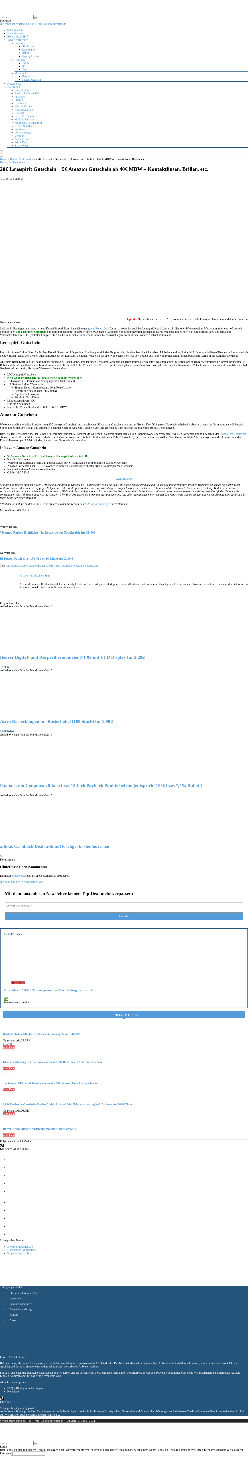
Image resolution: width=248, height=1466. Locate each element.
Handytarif (28, 76)
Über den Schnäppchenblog (23, 1293)
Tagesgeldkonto (31, 56)
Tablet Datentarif (31, 79)
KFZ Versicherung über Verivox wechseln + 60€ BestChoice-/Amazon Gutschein (52, 1062)
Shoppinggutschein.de (20, 1246)
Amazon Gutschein (27, 565)
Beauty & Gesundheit (27, 93)
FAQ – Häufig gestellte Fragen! (25, 1388)
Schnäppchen (15, 30)
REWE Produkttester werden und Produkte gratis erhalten (39, 1128)
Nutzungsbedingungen (97, 504)
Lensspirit (92, 565)
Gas (24, 69)
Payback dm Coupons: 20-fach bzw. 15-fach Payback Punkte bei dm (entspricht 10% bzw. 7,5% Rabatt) (101, 785)
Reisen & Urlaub (24, 126)
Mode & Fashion (24, 119)
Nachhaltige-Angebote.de (22, 1249)
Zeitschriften (22, 139)
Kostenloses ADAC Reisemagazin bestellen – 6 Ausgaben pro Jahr (50, 990)
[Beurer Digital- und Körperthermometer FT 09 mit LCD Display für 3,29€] (37, 649)
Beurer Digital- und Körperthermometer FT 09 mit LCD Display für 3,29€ (72, 657)
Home (3, 159)
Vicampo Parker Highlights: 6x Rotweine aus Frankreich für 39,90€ (47, 532)
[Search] (1, 156)
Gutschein (65, 565)
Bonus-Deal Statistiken (233, 433)
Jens (3, 179)
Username (6, 1453)
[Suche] (35, 17)
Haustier (19, 112)
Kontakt (13, 1314)
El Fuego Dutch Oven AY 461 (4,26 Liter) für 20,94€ (36, 558)
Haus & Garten (23, 106)
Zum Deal (9, 1047)
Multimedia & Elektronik (29, 122)
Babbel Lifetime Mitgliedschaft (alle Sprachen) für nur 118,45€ (41, 1034)
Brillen (56, 565)
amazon (11, 565)
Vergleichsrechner (17, 39)
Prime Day (21, 142)
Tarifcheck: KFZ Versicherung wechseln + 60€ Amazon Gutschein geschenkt (50, 1083)
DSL (24, 66)
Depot (25, 52)
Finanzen (20, 96)
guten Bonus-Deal (98, 328)
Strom (25, 62)
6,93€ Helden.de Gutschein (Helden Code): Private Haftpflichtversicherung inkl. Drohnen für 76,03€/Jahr (67, 1104)
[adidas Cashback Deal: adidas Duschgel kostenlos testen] (37, 838)
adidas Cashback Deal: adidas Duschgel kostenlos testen (54, 846)
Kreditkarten (29, 49)
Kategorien (13, 86)
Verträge (19, 135)
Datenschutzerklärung (20, 1309)
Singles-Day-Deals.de (19, 1253)
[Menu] (1, 152)
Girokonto (28, 46)
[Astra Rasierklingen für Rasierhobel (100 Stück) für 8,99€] (37, 713)
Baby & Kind (22, 90)
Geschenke (21, 103)
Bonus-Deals (18, 36)
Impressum (15, 1298)
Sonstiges (20, 129)
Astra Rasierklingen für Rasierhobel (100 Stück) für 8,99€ (56, 721)
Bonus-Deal (45, 565)
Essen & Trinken (24, 116)
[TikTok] (2, 1145)
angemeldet (18, 875)
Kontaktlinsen (79, 565)
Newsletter (13, 1391)
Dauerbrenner (15, 33)
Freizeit (19, 99)
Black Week (22, 145)
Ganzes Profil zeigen (32, 575)
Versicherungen (23, 132)
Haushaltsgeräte (24, 109)
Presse (12, 1320)
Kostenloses (14, 83)
